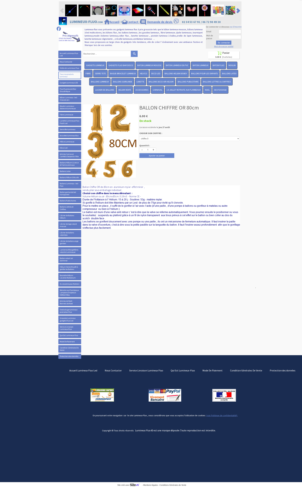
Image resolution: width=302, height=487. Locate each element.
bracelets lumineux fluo (69, 135)
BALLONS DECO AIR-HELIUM (161, 81)
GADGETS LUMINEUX (95, 65)
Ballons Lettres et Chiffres (66, 208)
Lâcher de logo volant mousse (68, 225)
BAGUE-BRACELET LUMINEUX (123, 73)
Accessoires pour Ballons (69, 284)
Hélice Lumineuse (67, 141)
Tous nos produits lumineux (67, 75)
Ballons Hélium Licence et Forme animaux (69, 163)
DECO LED (155, 73)
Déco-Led (63, 148)
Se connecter (224, 42)
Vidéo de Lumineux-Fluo (69, 68)
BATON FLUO (218, 65)
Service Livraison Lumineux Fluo (66, 328)
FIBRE (88, 73)
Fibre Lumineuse (66, 114)
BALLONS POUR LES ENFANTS (204, 73)
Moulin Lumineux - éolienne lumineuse (68, 107)
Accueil (114, 22)
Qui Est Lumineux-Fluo (69, 335)
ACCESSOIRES (141, 89)
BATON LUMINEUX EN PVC (177, 65)
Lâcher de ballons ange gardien (69, 242)
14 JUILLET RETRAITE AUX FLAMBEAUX (184, 89)
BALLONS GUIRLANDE (122, 81)
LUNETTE (140, 81)
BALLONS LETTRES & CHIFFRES (217, 81)
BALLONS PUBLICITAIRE (188, 81)
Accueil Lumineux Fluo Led (69, 54)
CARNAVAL (157, 89)
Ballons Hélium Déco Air (69, 177)
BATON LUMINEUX (200, 65)
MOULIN (232, 65)
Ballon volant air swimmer (66, 259)
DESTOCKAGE (220, 89)
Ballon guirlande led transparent (68, 193)
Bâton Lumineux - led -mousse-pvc (69, 98)
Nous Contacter (66, 62)
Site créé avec (123, 485)
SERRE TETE (100, 73)
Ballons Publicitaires (68, 200)
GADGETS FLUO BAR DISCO (121, 65)
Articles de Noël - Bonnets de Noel (66, 302)
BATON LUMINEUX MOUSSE (149, 65)
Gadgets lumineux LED (69, 82)
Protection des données (69, 356)
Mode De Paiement (67, 341)
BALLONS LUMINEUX (100, 81)
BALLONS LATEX (229, 73)
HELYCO (143, 73)
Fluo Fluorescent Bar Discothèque (68, 90)
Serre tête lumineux (67, 129)
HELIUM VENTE (124, 89)
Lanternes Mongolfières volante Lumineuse (69, 251)
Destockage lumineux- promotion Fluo (69, 310)
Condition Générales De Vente (69, 349)
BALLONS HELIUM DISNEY (176, 73)
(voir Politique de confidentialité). (222, 415)
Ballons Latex (65, 171)
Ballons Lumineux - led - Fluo (69, 184)
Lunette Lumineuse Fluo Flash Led (69, 122)
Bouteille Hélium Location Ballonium (68, 276)
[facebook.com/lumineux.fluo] (59, 29)
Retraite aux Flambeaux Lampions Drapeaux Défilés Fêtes (69, 292)
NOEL (207, 89)
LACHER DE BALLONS (104, 89)
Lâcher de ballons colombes (67, 233)
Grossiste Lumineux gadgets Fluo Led (68, 319)
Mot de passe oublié (223, 46)
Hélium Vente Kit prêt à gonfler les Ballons (69, 268)
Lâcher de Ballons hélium (67, 216)
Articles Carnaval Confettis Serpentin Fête (69, 155)
